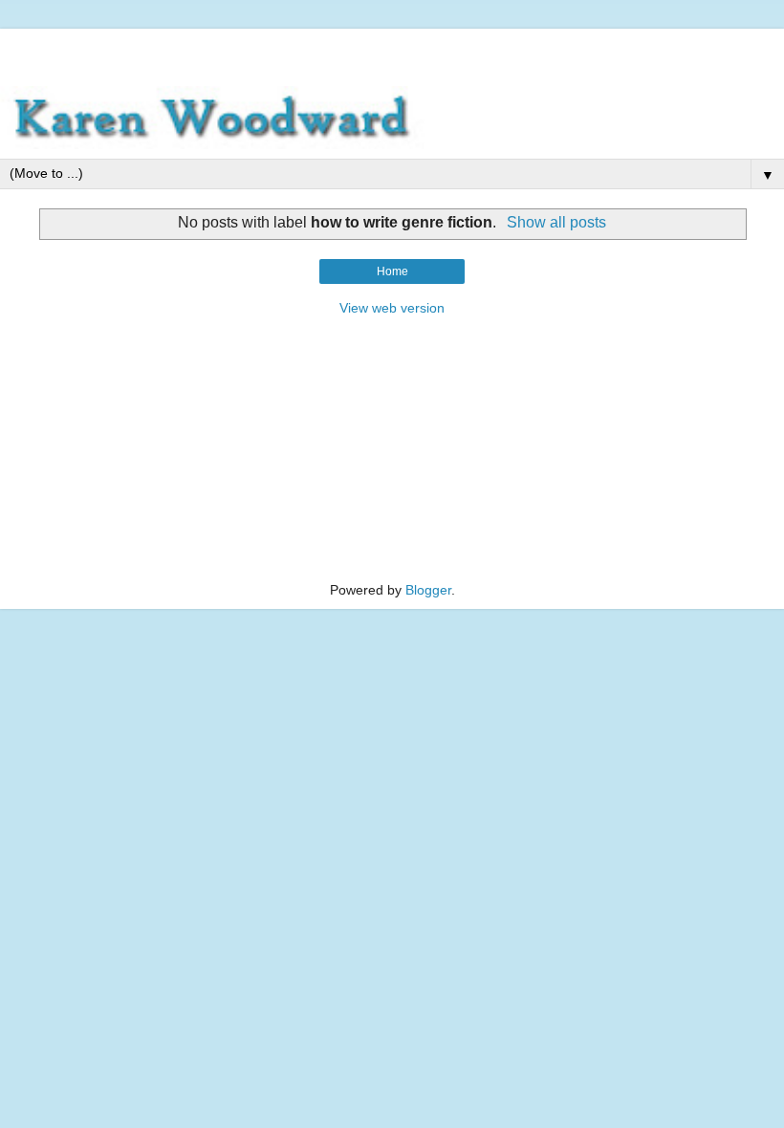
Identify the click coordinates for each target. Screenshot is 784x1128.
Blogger (428, 589)
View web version (392, 307)
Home (392, 271)
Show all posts (556, 222)
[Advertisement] (392, 52)
